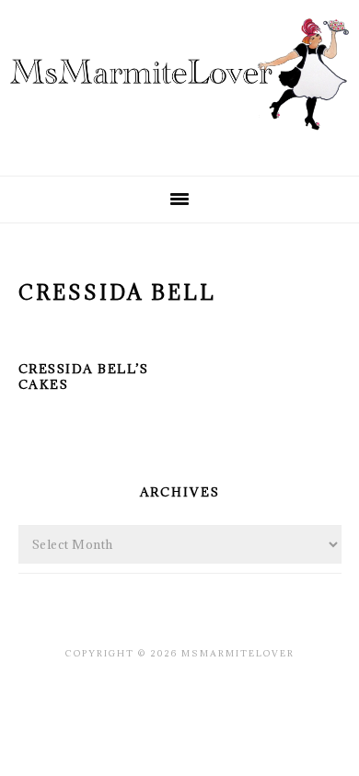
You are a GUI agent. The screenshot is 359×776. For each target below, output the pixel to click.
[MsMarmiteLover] (179, 144)
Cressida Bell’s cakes (83, 376)
